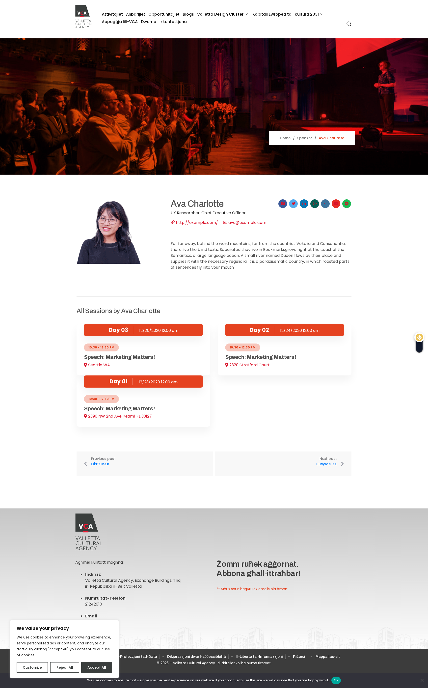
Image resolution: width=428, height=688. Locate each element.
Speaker (304, 137)
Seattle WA (99, 365)
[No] (421, 680)
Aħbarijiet (135, 14)
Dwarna (148, 22)
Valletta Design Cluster (220, 14)
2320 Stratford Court (249, 365)
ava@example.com (247, 222)
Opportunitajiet (164, 14)
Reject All (64, 667)
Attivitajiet (112, 14)
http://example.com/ (197, 222)
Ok (336, 680)
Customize (32, 667)
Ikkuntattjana (173, 22)
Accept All (96, 667)
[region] (64, 649)
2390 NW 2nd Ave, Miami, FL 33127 (120, 416)
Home (285, 137)
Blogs (188, 14)
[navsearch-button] (347, 21)
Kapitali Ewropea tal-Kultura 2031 (285, 14)
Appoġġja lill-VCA (120, 22)
